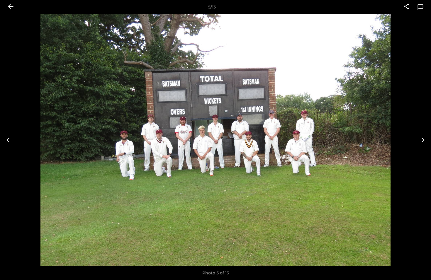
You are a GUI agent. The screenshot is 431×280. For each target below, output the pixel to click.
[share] (406, 7)
